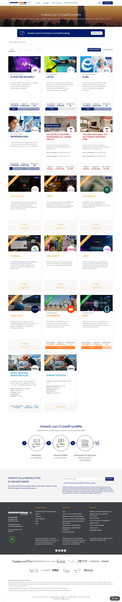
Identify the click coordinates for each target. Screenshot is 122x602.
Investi (38, 3)
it (8, 507)
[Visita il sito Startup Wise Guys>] (28, 561)
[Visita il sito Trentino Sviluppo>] (44, 570)
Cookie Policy (94, 528)
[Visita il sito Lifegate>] (105, 561)
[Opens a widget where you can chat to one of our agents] (115, 598)
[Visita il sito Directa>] (88, 570)
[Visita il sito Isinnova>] (94, 561)
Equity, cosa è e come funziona (72, 514)
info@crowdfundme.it (95, 493)
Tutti (11, 49)
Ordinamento (108, 49)
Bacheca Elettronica (70, 3)
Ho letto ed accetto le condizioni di (80, 483)
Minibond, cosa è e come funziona (72, 516)
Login (99, 3)
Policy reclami (94, 518)
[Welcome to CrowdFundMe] (20, 3)
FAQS (63, 511)
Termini (93, 490)
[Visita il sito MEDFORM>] (83, 561)
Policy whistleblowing (97, 525)
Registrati (107, 3)
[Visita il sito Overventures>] (72, 561)
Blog (36, 521)
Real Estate (29, 49)
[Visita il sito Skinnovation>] (39, 561)
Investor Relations (68, 532)
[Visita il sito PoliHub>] (66, 570)
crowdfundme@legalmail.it (15, 526)
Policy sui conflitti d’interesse (99, 520)
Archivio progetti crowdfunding (45, 511)
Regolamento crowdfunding (71, 525)
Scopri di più (96, 33)
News (36, 523)
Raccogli (46, 3)
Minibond (39, 49)
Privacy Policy (91, 483)
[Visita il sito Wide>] (61, 561)
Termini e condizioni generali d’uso (100, 511)
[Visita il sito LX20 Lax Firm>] (50, 561)
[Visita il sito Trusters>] (17, 561)
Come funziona (56, 3)
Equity (19, 49)
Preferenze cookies (96, 530)
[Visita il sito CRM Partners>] (77, 570)
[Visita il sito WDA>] (33, 570)
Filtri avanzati (94, 49)
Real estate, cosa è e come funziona (73, 519)
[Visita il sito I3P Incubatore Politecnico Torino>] (55, 570)
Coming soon (24, 228)
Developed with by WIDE (61, 599)
